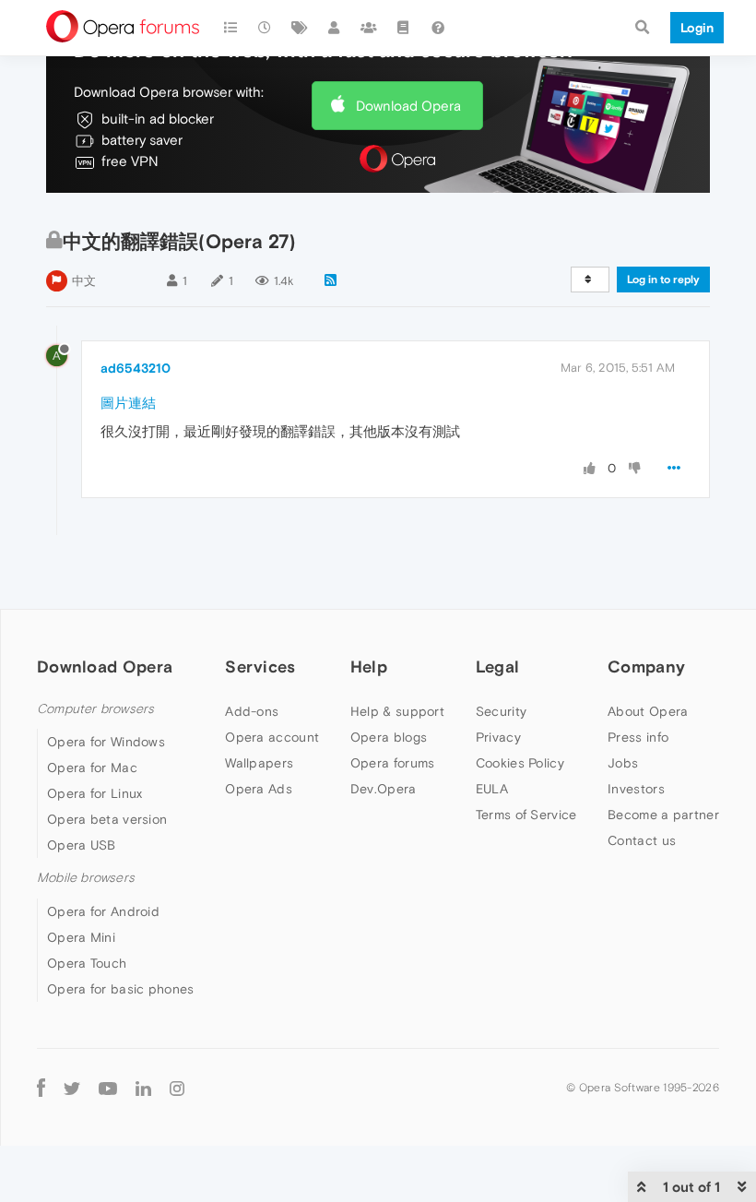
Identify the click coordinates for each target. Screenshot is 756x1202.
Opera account (272, 737)
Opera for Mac (92, 767)
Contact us (642, 840)
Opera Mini (81, 937)
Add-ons (251, 711)
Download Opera (408, 105)
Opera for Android (103, 911)
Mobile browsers (86, 878)
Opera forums (392, 763)
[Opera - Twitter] (71, 1088)
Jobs (623, 763)
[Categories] (230, 27)
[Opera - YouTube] (107, 1088)
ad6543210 (135, 368)
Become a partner (663, 814)
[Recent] (265, 27)
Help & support (397, 711)
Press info (638, 737)
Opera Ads (258, 788)
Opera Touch (86, 963)
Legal (498, 666)
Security (501, 711)
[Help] (437, 27)
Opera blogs (388, 737)
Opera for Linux (95, 793)
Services (260, 666)
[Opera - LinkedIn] (143, 1088)
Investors (636, 788)
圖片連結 (128, 403)
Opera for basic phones (121, 989)
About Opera (648, 711)
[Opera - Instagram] (177, 1088)
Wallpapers (259, 763)
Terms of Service (526, 814)
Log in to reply (663, 279)
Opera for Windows (106, 741)
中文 (84, 281)
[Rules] (403, 27)
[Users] (334, 27)
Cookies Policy (520, 763)
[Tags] (299, 27)
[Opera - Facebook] (41, 1088)
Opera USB (81, 845)
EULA (492, 788)
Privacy (498, 737)
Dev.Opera (383, 788)
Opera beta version (107, 819)
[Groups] (368, 27)
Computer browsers (95, 709)
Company (646, 666)
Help (368, 666)
